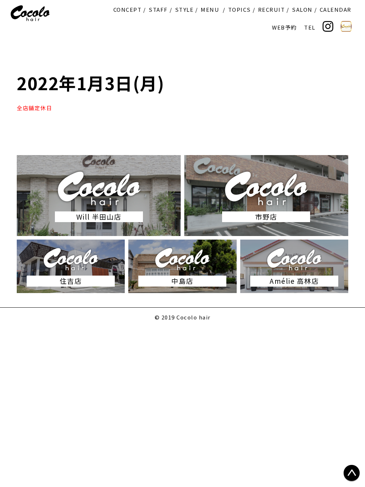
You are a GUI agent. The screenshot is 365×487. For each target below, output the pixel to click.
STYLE (184, 9)
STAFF (158, 9)
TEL (309, 27)
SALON (302, 9)
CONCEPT (127, 9)
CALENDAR (335, 9)
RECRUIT (271, 9)
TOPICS (239, 9)
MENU (210, 9)
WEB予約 (284, 27)
